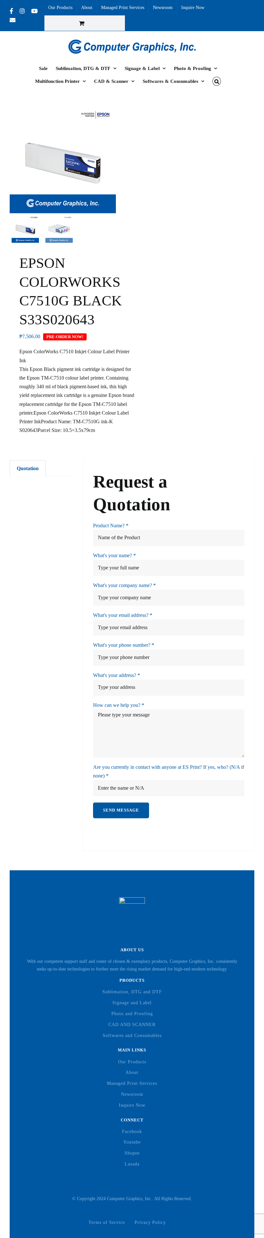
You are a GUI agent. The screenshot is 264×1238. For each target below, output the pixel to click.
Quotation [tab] (28, 468)
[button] (216, 81)
